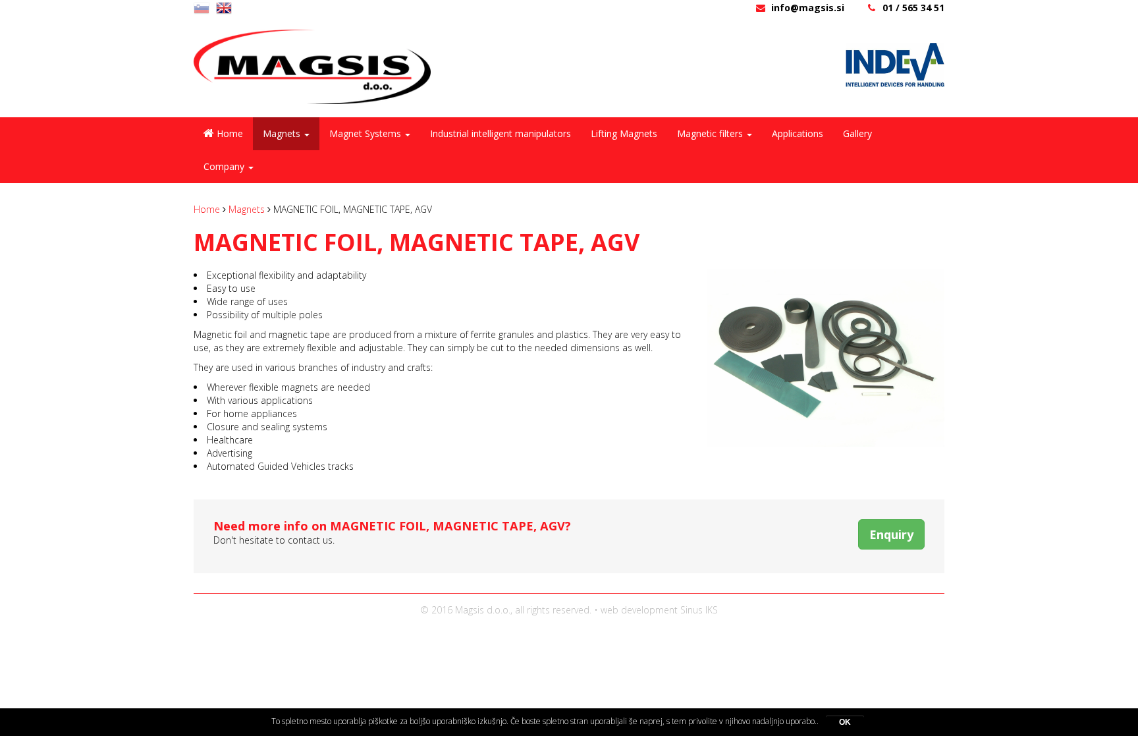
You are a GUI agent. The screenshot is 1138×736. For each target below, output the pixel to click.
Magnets (283, 133)
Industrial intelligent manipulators (500, 133)
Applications (797, 133)
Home (230, 133)
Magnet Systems (366, 133)
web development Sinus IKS (659, 610)
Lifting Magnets (624, 133)
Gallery (857, 133)
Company (225, 166)
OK (845, 722)
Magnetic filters (711, 133)
